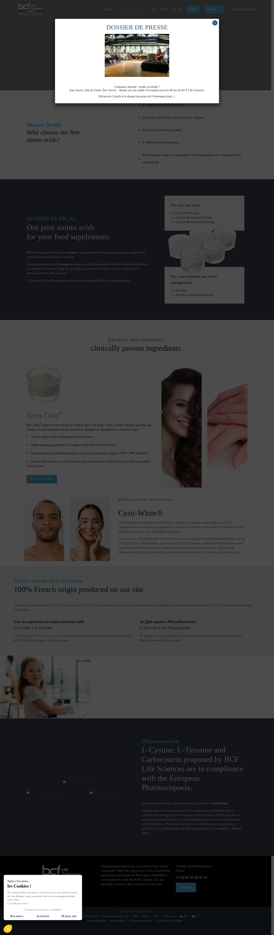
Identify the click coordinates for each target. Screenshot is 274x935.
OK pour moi (69, 916)
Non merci (16, 916)
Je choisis (42, 916)
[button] (7, 928)
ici (174, 96)
